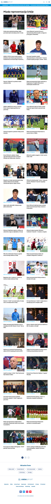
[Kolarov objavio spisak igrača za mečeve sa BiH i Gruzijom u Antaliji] (37, 315)
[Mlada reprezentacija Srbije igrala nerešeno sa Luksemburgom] (37, 412)
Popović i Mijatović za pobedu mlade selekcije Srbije (12, 82)
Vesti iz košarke (7, 28)
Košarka (40, 469)
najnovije (6, 484)
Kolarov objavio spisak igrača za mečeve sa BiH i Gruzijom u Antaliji (37, 325)
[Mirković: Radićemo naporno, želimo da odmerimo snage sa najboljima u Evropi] (13, 221)
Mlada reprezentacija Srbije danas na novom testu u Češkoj (36, 132)
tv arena (20, 496)
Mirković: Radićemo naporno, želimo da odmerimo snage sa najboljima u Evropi (13, 231)
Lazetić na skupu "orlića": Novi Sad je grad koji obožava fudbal (13, 373)
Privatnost (42, 484)
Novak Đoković (20, 469)
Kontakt (33, 486)
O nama (37, 484)
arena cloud (17, 484)
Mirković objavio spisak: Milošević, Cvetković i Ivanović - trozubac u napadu (37, 231)
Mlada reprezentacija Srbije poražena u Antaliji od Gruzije (36, 278)
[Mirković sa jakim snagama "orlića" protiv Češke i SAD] (37, 145)
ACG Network (31, 484)
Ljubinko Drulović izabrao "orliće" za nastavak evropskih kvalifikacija (36, 397)
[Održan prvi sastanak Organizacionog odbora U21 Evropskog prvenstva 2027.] (13, 340)
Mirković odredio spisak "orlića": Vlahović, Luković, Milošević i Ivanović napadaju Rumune (37, 182)
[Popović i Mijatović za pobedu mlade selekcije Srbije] (13, 72)
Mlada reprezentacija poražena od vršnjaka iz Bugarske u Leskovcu (35, 254)
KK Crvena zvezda (31, 469)
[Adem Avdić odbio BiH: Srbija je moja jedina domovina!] (13, 196)
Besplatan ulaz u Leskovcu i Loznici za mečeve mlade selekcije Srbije (12, 278)
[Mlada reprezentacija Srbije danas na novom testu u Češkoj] (37, 122)
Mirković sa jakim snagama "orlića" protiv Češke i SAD (37, 155)
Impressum (23, 484)
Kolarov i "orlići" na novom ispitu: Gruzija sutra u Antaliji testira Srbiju (13, 301)
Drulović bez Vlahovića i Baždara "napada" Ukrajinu (37, 373)
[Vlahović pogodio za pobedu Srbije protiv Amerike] (13, 122)
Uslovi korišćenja (20, 486)
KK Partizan (22, 472)
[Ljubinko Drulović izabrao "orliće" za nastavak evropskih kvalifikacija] (37, 387)
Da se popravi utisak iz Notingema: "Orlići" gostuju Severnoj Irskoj (13, 447)
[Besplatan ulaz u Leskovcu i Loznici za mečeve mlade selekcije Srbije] (13, 268)
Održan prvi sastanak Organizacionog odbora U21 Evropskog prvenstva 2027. (13, 350)
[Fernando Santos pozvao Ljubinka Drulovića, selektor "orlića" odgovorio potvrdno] (13, 387)
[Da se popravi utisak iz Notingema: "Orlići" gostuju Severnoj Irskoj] (13, 437)
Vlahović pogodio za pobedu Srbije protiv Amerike (13, 132)
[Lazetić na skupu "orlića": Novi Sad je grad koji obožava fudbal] (13, 363)
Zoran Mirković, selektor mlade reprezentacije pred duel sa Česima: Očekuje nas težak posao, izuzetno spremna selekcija (12, 156)
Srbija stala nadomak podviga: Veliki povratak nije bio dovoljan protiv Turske (13, 32)
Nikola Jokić (11, 469)
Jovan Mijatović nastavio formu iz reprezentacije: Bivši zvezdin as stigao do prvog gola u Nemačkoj (37, 33)
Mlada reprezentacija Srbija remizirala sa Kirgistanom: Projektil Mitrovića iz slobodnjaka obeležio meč (37, 83)
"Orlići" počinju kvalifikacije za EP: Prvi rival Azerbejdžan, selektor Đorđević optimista (36, 448)
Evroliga (30, 472)
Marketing (27, 486)
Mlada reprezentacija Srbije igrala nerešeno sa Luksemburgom (35, 422)
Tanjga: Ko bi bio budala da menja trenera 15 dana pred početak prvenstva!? (37, 350)
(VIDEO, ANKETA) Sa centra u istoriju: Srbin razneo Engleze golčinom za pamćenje (12, 108)
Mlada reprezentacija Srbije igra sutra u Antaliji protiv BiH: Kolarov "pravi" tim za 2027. (13, 326)
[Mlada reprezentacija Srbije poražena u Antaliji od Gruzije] (37, 268)
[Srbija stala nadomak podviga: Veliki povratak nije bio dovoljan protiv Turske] (13, 22)
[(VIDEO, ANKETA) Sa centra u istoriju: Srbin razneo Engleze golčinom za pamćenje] (13, 97)
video (11, 484)
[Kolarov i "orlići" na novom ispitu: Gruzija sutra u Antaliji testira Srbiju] (13, 291)
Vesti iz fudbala (31, 28)
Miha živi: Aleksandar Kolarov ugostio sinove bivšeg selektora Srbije (12, 254)
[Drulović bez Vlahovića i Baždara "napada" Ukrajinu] (37, 363)
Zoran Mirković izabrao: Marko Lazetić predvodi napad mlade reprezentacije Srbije (36, 108)
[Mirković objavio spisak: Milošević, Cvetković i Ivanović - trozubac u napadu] (37, 221)
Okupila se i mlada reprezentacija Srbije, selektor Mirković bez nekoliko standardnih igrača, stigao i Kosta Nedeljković (13, 182)
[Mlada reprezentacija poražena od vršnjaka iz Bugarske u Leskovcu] (37, 244)
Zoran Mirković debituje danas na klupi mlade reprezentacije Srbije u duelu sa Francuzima (36, 207)
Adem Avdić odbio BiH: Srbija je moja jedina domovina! (12, 206)
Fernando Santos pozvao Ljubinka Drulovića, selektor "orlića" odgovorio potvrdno (12, 398)
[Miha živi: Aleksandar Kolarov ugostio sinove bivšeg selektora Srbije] (13, 244)
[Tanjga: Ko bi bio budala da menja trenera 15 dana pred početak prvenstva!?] (37, 340)
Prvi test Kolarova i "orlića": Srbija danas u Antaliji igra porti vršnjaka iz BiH (37, 301)
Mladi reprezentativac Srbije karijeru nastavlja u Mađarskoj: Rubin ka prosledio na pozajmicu (13, 423)
